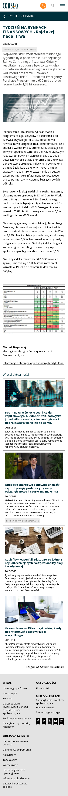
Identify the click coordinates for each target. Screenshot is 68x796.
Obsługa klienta (16, 735)
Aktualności (46, 682)
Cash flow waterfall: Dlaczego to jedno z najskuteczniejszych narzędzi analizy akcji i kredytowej (34, 563)
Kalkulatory (9, 754)
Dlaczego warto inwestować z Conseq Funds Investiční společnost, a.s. (15, 708)
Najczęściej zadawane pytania (15, 743)
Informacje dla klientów (16, 778)
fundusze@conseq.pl (48, 712)
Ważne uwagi (10, 765)
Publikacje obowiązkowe (17, 718)
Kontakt (7, 698)
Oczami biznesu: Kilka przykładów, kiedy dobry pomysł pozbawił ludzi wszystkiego (33, 631)
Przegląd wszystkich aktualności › (45, 667)
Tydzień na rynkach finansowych (22, 520)
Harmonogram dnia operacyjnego (14, 771)
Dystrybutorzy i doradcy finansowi (16, 725)
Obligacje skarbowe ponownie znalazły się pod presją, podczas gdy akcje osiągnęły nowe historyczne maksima (32, 488)
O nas (7, 682)
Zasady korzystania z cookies (15, 785)
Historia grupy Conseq (15, 688)
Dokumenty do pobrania (17, 749)
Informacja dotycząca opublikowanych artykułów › (33, 363)
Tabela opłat (10, 760)
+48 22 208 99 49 (45, 707)
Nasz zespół (10, 693)
